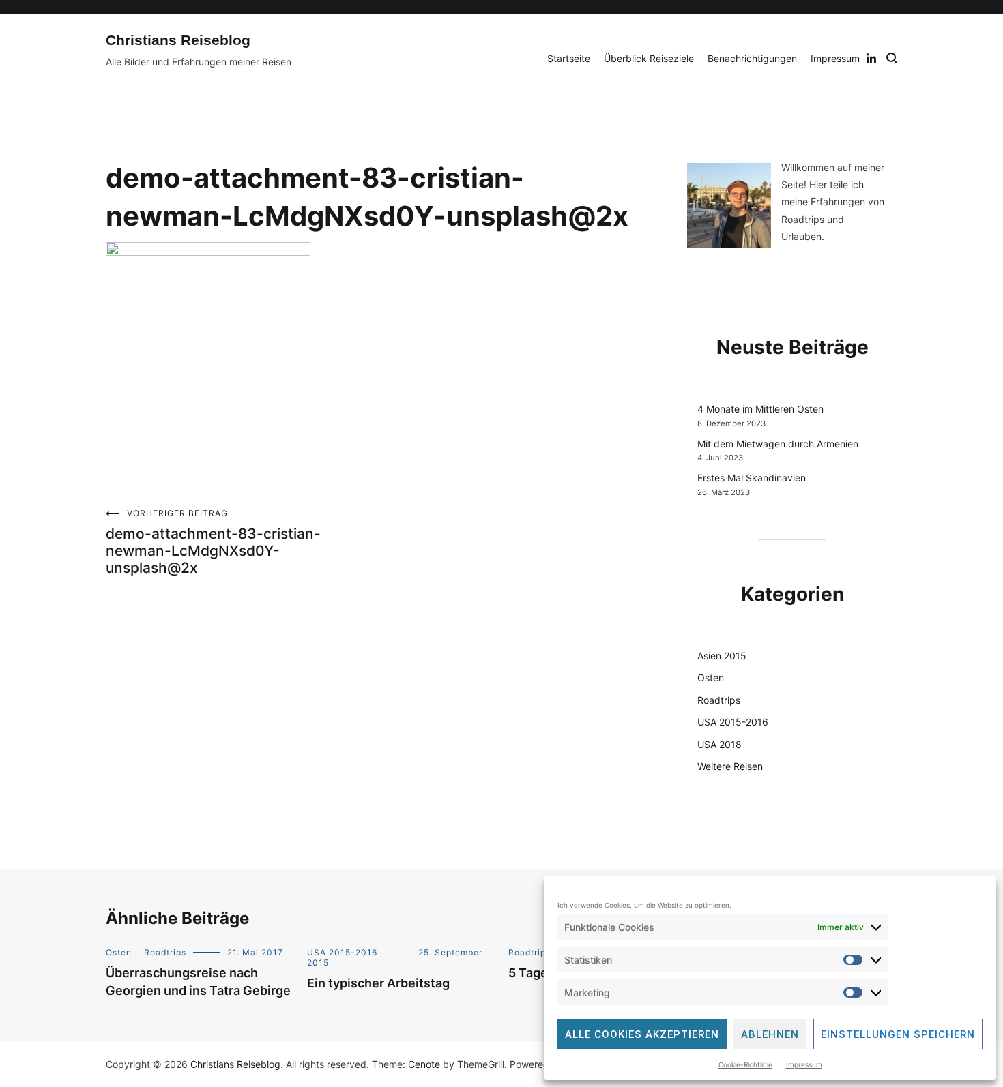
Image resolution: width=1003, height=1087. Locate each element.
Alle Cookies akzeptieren (642, 1034)
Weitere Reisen (730, 766)
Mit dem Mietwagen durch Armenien (777, 443)
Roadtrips (718, 700)
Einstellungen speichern (898, 1034)
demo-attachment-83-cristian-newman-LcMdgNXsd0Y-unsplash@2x (213, 542)
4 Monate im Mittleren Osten (760, 409)
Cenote (424, 1064)
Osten (710, 677)
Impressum (804, 1064)
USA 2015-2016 (732, 722)
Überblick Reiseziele (649, 58)
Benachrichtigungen (752, 58)
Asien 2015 (721, 655)
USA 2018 (719, 744)
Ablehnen (770, 1034)
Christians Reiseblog (178, 40)
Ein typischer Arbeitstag (378, 983)
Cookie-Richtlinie (745, 1064)
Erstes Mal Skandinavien (751, 477)
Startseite (568, 58)
